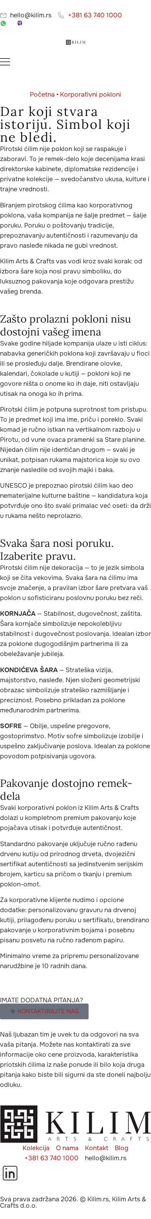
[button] (75, 63)
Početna (42, 94)
